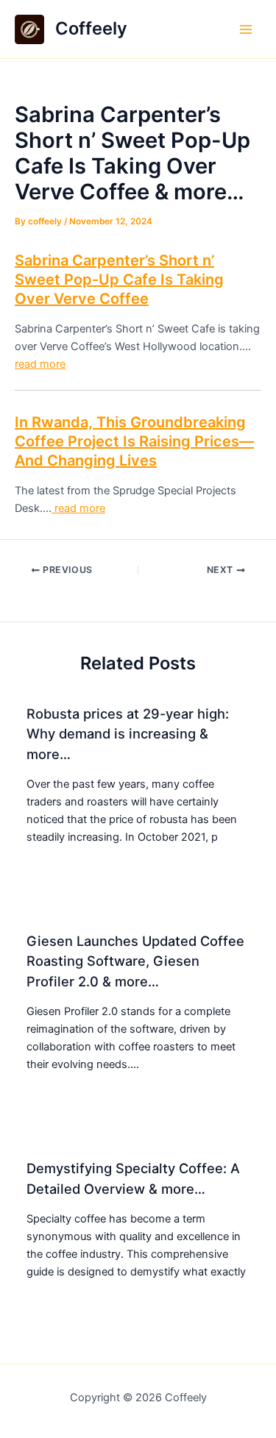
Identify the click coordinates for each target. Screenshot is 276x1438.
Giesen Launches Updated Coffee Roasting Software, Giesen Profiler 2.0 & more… (135, 961)
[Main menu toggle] (245, 29)
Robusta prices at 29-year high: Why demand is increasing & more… (127, 733)
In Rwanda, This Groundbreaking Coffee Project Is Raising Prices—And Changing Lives (134, 441)
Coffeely (91, 28)
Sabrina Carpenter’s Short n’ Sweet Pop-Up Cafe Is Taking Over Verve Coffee (119, 279)
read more (40, 364)
